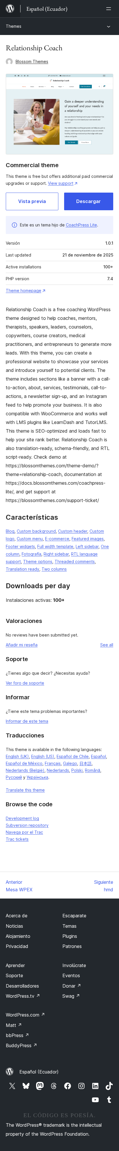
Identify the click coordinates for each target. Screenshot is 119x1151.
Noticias (14, 926)
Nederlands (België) (25, 770)
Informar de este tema (27, 721)
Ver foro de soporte (25, 682)
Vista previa (32, 201)
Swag (71, 996)
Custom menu (30, 538)
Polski (77, 770)
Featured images (88, 538)
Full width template (55, 546)
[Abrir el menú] (110, 8)
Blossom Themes (32, 61)
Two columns (54, 569)
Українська (37, 777)
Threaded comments (75, 561)
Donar (71, 986)
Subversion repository (27, 825)
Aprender (15, 965)
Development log (22, 818)
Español (98, 756)
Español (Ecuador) (39, 1072)
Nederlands (58, 770)
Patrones (72, 946)
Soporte (14, 975)
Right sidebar (56, 553)
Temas (69, 926)
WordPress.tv (23, 996)
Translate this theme (25, 789)
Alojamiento (18, 936)
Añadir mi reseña (22, 644)
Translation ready (22, 569)
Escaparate (74, 915)
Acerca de (16, 915)
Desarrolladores (22, 986)
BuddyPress (21, 1045)
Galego (70, 763)
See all (106, 644)
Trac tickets (17, 839)
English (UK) (17, 756)
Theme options (37, 561)
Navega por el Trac (24, 832)
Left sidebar (87, 546)
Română (92, 770)
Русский (14, 777)
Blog (10, 531)
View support (60, 183)
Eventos (71, 975)
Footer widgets (20, 546)
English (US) (42, 756)
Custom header (72, 531)
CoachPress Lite (81, 224)
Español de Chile (73, 756)
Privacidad (17, 946)
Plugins (69, 936)
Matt (14, 1025)
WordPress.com (25, 1015)
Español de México (24, 763)
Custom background (36, 531)
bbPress (17, 1035)
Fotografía (31, 553)
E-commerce (57, 538)
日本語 (85, 763)
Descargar (88, 201)
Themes (13, 26)
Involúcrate (74, 965)
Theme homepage (23, 290)
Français (53, 763)
